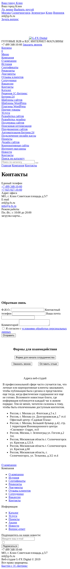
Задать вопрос (10, 19)
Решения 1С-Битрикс (14, 93)
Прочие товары (10, 109)
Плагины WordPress (13, 106)
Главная (6, 165)
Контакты (7, 86)
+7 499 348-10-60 (11, 186)
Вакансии (7, 83)
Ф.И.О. (5, 309)
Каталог (6, 90)
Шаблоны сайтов (11, 99)
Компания (7, 57)
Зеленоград (38, 12)
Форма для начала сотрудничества (35, 357)
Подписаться (10, 546)
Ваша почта (53, 313)
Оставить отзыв (48, 364)
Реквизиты (8, 70)
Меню (5, 54)
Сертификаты (9, 67)
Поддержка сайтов (12, 122)
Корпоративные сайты (15, 145)
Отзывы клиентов (12, 77)
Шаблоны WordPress (13, 103)
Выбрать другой (24, 9)
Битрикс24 (8, 96)
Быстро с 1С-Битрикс (14, 565)
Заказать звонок (32, 44)
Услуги (5, 112)
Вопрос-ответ (17, 529)
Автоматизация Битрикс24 (17, 132)
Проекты (6, 138)
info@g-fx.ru (8, 206)
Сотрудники (9, 80)
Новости (6, 151)
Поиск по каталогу (13, 158)
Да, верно (7, 9)
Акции (13, 522)
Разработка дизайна (13, 119)
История (6, 64)
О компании (9, 60)
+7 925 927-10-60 (11, 189)
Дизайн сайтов (10, 142)
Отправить (8, 335)
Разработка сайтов (12, 116)
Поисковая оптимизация (16, 125)
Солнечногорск (21, 12)
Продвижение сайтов (14, 129)
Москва (6, 12)
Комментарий (9, 324)
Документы (8, 73)
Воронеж (58, 12)
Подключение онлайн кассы (18, 135)
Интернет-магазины (13, 148)
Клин (12, 3)
